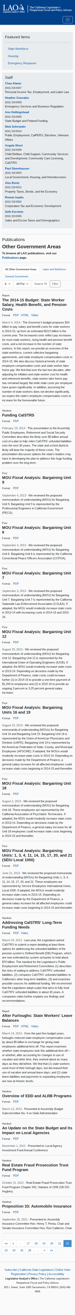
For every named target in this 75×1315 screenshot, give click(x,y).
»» (51, 1250)
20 (51, 1243)
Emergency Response (22, 63)
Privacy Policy (37, 1274)
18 (36, 1243)
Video (34, 315)
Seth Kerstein (14, 211)
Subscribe (10, 1269)
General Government (16, 276)
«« (6, 1243)
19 (43, 1243)
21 (59, 1243)
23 (6, 1250)
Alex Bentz (12, 183)
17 (28, 1243)
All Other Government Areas (21, 269)
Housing (13, 56)
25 (21, 1250)
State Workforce (18, 48)
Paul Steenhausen (17, 168)
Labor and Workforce (54, 269)
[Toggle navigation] (68, 19)
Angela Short (14, 145)
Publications (10, 257)
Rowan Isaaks (14, 197)
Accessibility (56, 1274)
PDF (16, 315)
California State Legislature (36, 1269)
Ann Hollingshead (17, 112)
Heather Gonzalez (17, 97)
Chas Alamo (13, 83)
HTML (25, 315)
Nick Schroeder (15, 126)
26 (29, 1250)
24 (13, 1250)
